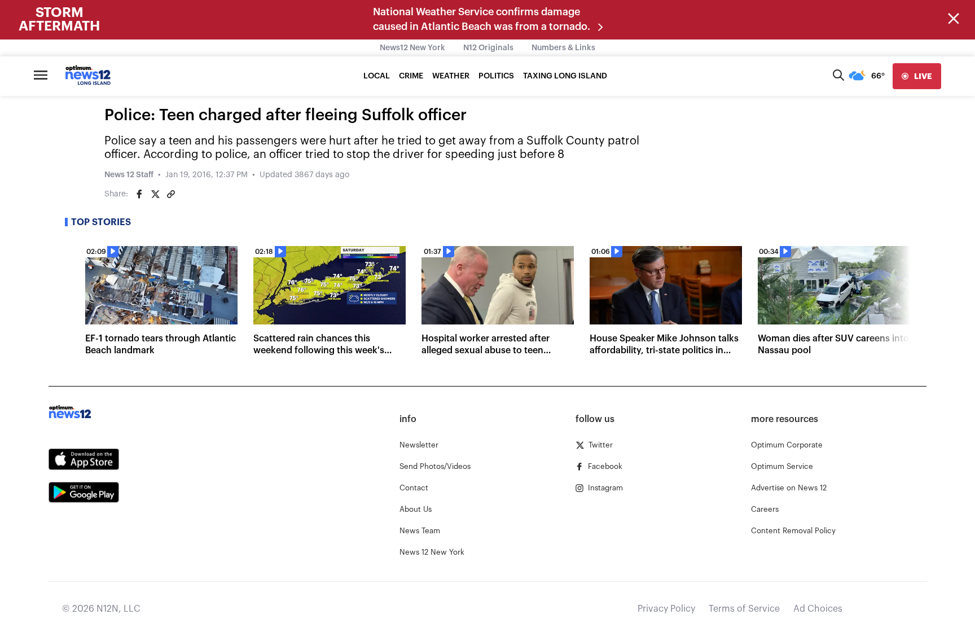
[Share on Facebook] (139, 194)
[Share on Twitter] (155, 194)
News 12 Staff (128, 175)
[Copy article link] (170, 194)
